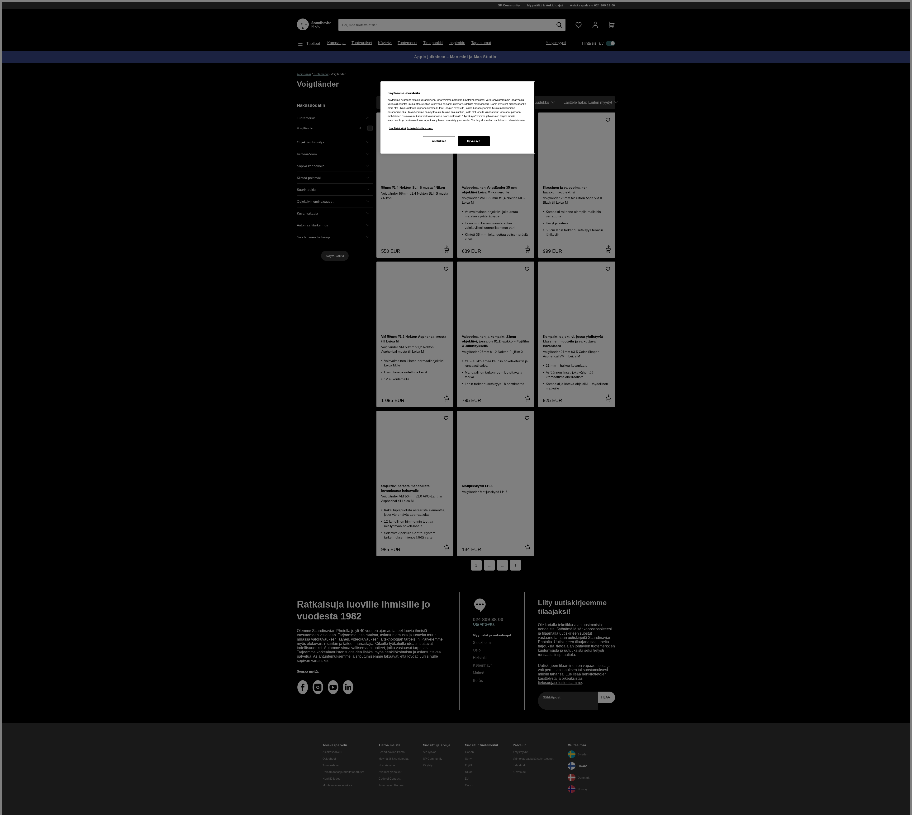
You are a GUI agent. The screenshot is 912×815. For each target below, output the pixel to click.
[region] (457, 117)
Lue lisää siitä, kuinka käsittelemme (411, 128)
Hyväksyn (473, 141)
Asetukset (439, 141)
